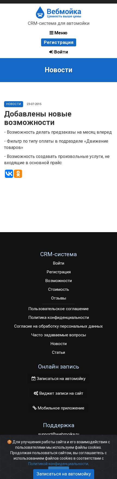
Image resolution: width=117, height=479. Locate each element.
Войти (60, 52)
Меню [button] (60, 32)
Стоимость (58, 289)
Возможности (58, 280)
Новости (13, 104)
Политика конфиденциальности (58, 317)
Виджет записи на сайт (60, 393)
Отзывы (58, 298)
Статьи (58, 352)
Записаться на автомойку (60, 378)
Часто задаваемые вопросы (58, 335)
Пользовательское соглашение (58, 308)
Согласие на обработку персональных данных (58, 326)
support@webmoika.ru (58, 434)
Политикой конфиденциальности (58, 464)
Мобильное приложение (60, 408)
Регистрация (58, 42)
